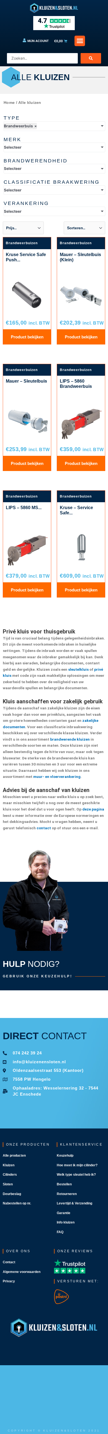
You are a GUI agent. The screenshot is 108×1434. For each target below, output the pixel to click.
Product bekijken (27, 337)
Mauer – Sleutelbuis (26, 381)
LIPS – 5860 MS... (24, 507)
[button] (79, 41)
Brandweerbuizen (22, 243)
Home (9, 102)
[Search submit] (91, 58)
